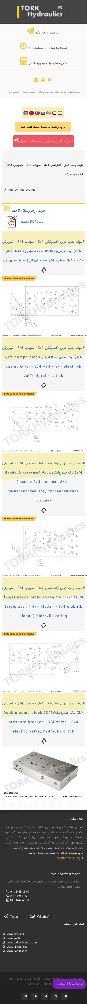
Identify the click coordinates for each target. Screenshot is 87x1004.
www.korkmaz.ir (16, 950)
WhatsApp (44, 917)
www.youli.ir (14, 938)
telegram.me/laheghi (68, 858)
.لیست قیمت (29, 92)
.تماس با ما (13, 92)
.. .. (63, 996)
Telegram (15, 917)
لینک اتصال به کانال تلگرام (47, 33)
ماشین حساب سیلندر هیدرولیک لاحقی (48, 63)
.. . (43, 996)
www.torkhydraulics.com (21, 942)
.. (70, 12)
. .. (53, 996)
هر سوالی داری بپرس (71, 983)
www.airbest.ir (14, 933)
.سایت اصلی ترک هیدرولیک (52, 92)
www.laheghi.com (16, 946)
